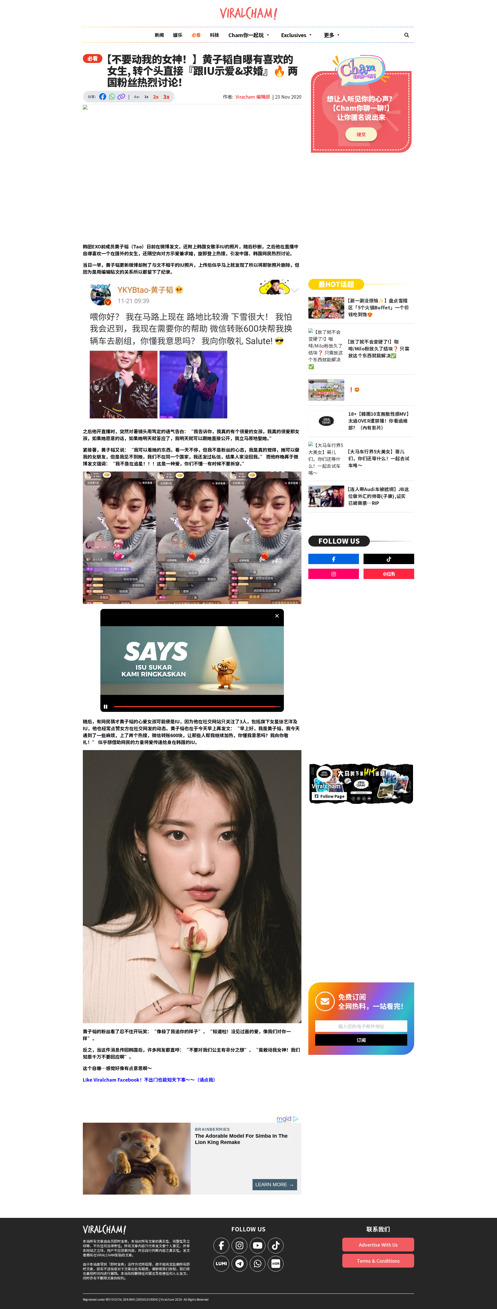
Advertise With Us (378, 1244)
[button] (193, 662)
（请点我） (206, 1079)
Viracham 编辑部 (253, 96)
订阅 (361, 1039)
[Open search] (407, 34)
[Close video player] (277, 615)
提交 (361, 134)
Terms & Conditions (378, 1260)
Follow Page (332, 796)
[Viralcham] (248, 13)
